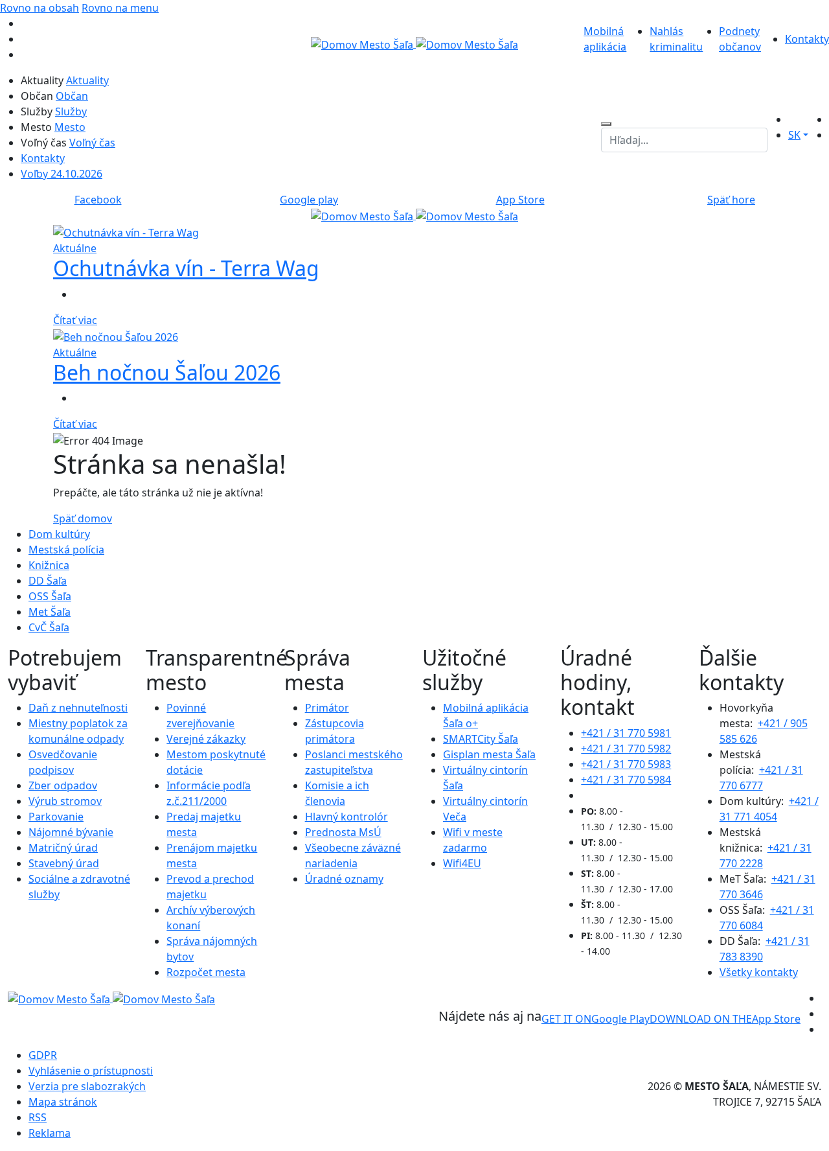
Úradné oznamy (344, 879)
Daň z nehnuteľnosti (78, 708)
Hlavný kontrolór (346, 816)
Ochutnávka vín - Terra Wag (186, 268)
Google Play (595, 1019)
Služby (71, 111)
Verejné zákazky (205, 739)
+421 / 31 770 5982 (626, 748)
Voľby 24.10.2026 (61, 174)
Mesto (69, 127)
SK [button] (794, 135)
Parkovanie (56, 816)
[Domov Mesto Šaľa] (414, 215)
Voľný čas (92, 142)
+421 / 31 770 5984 (626, 780)
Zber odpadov (62, 785)
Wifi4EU (462, 863)
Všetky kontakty (759, 972)
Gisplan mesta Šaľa (489, 754)
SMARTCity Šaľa (480, 739)
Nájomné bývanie (70, 832)
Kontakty (807, 39)
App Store (725, 1019)
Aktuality (87, 80)
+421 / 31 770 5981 (626, 733)
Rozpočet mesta (205, 972)
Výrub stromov (65, 801)
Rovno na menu (120, 8)
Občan (72, 96)
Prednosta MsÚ (343, 832)
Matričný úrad (63, 848)
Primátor (327, 708)
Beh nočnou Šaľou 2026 (166, 372)
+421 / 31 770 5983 (626, 764)
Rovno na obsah (39, 8)
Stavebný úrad (63, 863)
